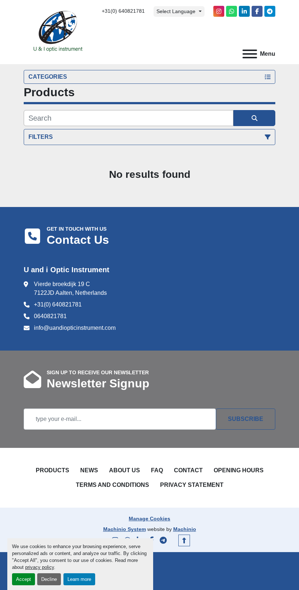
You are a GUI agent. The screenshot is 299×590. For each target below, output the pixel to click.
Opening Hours (239, 470)
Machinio (184, 529)
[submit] (254, 118)
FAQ (157, 470)
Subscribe (245, 419)
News (89, 470)
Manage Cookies (149, 518)
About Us (124, 470)
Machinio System (124, 529)
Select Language (175, 11)
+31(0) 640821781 (123, 11)
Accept (23, 579)
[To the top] (184, 540)
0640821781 (50, 316)
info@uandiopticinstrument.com (75, 328)
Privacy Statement (192, 485)
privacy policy (39, 567)
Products (52, 470)
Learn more (79, 579)
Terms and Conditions (112, 485)
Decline (49, 579)
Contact (188, 470)
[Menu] (249, 54)
